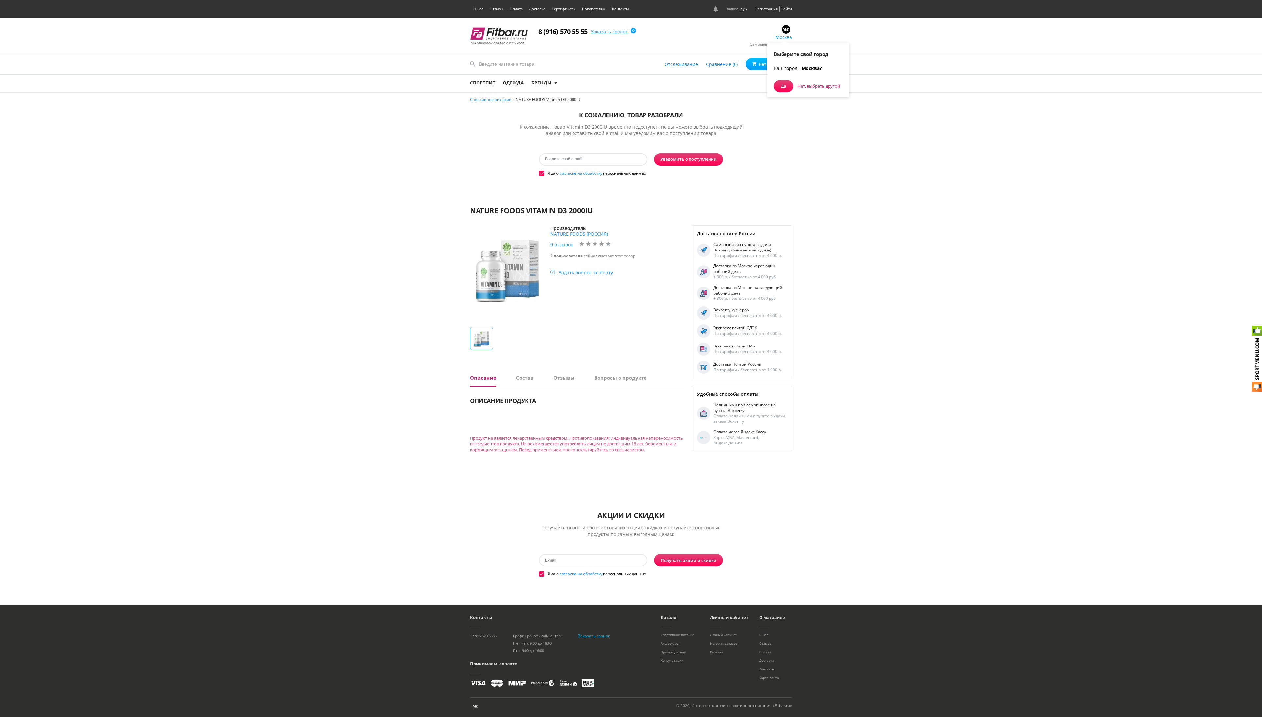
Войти (786, 8)
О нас (478, 8)
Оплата (516, 8)
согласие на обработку (581, 173)
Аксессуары (670, 643)
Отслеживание (681, 64)
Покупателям (593, 8)
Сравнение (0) (722, 64)
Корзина (716, 652)
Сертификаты (563, 8)
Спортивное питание (677, 635)
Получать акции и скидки (688, 560)
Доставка (537, 8)
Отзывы (496, 8)
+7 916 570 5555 (483, 635)
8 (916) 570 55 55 (563, 31)
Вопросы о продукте (620, 378)
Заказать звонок (610, 31)
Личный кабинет (723, 635)
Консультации (672, 660)
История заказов (723, 643)
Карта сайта (769, 677)
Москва (783, 37)
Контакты (620, 8)
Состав (525, 378)
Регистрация (766, 8)
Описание (483, 378)
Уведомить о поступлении (688, 159)
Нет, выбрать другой (818, 86)
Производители (673, 652)
